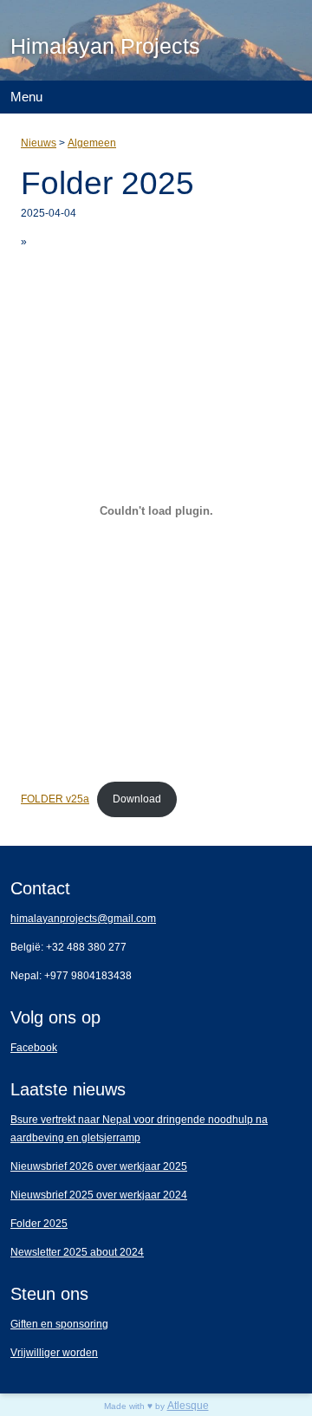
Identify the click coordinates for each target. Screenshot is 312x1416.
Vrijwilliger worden (54, 1353)
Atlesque (188, 1406)
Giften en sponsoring (59, 1324)
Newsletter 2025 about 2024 (77, 1252)
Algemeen (92, 143)
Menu (26, 96)
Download (137, 799)
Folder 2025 (39, 1224)
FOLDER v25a (55, 799)
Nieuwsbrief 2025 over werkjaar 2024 (98, 1195)
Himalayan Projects (105, 46)
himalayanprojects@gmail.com (83, 919)
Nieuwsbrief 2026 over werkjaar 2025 (98, 1166)
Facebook (33, 1048)
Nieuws (38, 143)
